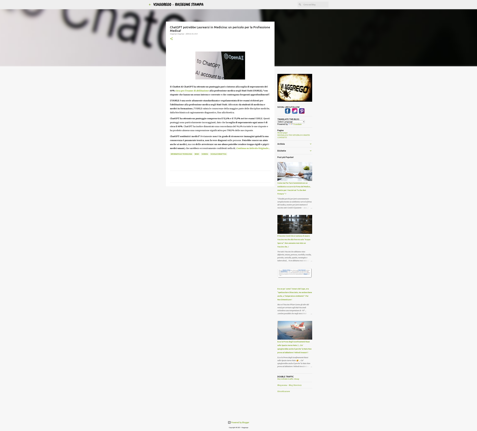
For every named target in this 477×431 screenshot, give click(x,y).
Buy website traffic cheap (288, 379)
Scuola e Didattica (218, 154)
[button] (171, 39)
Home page (282, 133)
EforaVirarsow (283, 391)
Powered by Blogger (240, 422)
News (197, 154)
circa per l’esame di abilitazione (192, 90)
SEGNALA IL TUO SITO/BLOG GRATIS (293, 135)
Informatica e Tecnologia (181, 154)
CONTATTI (282, 137)
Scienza (205, 154)
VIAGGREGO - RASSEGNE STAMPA (178, 4)
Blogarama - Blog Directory (289, 385)
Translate (297, 124)
